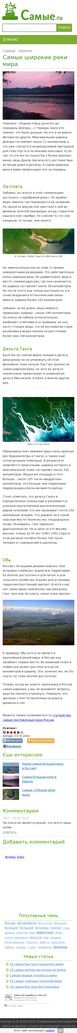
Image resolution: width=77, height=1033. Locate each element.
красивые (21, 937)
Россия (10, 923)
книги (9, 937)
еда (31, 932)
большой (26, 927)
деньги (10, 932)
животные (45, 932)
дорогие (22, 932)
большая (60, 923)
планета (32, 942)
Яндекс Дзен (14, 857)
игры (58, 932)
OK (60, 1030)
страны (21, 947)
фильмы (60, 947)
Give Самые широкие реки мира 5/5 (22, 732)
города (55, 927)
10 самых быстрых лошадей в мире (37, 964)
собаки (9, 947)
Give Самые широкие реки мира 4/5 (18, 732)
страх (32, 947)
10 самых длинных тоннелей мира (36, 981)
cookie (50, 1030)
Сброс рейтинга (4, 732)
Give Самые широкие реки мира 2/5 (11, 732)
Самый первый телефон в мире (33, 975)
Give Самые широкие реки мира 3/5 (15, 732)
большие (11, 927)
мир (46, 937)
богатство (45, 923)
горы (66, 927)
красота (35, 937)
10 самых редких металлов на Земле (38, 969)
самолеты (58, 942)
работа (44, 942)
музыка (55, 937)
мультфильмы (14, 942)
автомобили (27, 923)
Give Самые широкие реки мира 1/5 (8, 732)
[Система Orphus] (27, 1007)
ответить (9, 832)
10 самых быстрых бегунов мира (34, 986)
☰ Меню (10, 40)
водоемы (42, 927)
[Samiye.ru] (38, 11)
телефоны (44, 947)
